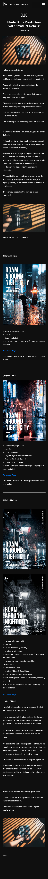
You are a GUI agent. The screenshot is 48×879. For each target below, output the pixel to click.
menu (44, 4)
